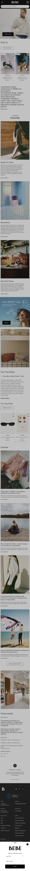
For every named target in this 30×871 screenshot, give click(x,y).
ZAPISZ (15, 866)
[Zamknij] (27, 844)
